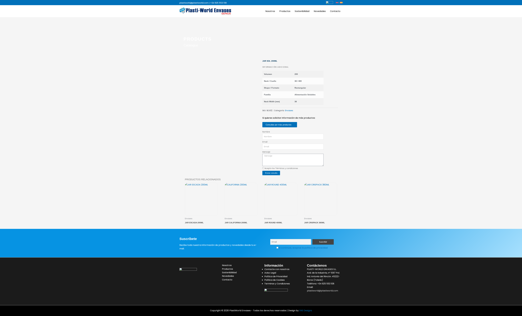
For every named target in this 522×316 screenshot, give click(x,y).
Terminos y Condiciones (277, 283)
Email (264, 141)
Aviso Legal (270, 272)
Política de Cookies (274, 280)
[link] (337, 2)
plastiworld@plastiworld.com (194, 2)
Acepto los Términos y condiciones (281, 168)
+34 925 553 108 (218, 2)
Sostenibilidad (302, 11)
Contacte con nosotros (276, 269)
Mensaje (266, 152)
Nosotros (270, 11)
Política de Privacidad (275, 276)
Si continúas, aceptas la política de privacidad (303, 247)
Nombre (266, 131)
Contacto (335, 11)
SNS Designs (305, 310)
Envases (289, 110)
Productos (284, 11)
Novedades (320, 11)
